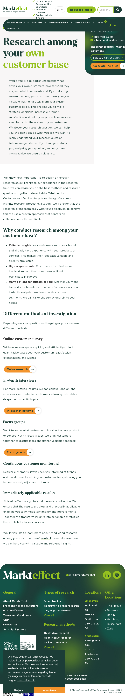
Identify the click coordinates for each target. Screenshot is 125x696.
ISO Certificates (13, 610)
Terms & (112, 692)
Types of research (16, 22)
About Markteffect (15, 601)
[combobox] (60, 9)
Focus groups (16, 452)
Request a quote (81, 9)
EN (58, 9)
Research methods (59, 22)
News (102, 22)
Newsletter (10, 624)
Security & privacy (14, 629)
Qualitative (56, 633)
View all (49, 615)
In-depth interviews (20, 410)
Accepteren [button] (49, 690)
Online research (17, 369)
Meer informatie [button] (26, 680)
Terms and (17, 615)
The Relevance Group (103, 690)
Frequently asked (20, 605)
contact (46, 538)
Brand (52, 601)
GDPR (7, 619)
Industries (37, 22)
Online (55, 642)
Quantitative (57, 637)
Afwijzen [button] (18, 690)
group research (58, 610)
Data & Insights (83, 22)
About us (11, 28)
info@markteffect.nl (82, 574)
